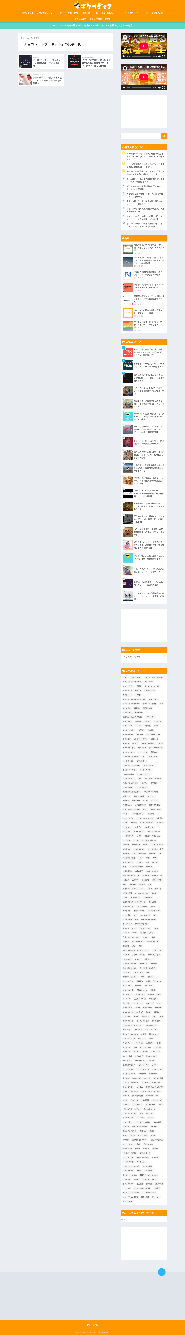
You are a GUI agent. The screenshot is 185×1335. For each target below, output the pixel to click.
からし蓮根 (148, 986)
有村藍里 (160, 818)
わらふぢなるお (139, 849)
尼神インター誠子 (143, 1157)
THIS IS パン (127, 1060)
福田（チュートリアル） (131, 875)
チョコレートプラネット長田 (151, 1091)
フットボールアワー (153, 734)
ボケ (133, 946)
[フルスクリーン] (163, 56)
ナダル (154, 1065)
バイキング (127, 972)
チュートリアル (128, 686)
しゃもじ (126, 1104)
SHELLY (126, 933)
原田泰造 (140, 981)
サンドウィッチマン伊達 (131, 1193)
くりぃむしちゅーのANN (144, 818)
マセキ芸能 (127, 915)
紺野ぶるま (127, 796)
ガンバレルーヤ (128, 862)
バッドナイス (149, 1171)
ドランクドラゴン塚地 (142, 1122)
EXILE (155, 858)
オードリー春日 (128, 761)
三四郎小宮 (154, 739)
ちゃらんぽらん (151, 1025)
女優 (149, 884)
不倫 (124, 867)
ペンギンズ (127, 999)
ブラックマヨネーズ (156, 748)
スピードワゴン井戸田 (130, 1197)
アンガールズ (127, 924)
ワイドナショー (145, 928)
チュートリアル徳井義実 (131, 704)
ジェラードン (149, 827)
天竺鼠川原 (136, 845)
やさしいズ (142, 1038)
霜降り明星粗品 (154, 805)
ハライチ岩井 (127, 787)
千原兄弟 (146, 1179)
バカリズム (157, 1047)
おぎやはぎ (127, 739)
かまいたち (127, 840)
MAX (124, 884)
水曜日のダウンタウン (153, 981)
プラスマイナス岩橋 (151, 792)
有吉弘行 (141, 730)
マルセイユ (153, 999)
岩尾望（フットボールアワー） (133, 889)
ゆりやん (140, 1087)
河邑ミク (126, 1096)
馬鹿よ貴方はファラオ (139, 1126)
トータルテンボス (143, 1021)
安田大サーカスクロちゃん (149, 1175)
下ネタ (149, 889)
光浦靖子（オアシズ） (139, 1140)
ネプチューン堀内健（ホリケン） (134, 699)
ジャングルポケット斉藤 (142, 1188)
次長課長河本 (127, 871)
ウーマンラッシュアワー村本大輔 (145, 840)
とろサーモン (142, 752)
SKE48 (134, 933)
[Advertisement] (144, 111)
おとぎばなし (127, 994)
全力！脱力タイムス (130, 968)
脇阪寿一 (155, 1148)
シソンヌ (126, 1126)
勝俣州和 (126, 801)
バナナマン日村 (128, 1157)
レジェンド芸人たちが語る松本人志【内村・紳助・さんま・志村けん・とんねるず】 (92, 25)
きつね (137, 1008)
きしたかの (145, 1082)
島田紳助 (151, 814)
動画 (153, 937)
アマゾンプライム (141, 924)
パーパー (151, 1118)
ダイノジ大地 (147, 1166)
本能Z (148, 858)
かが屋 (145, 1052)
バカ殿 (151, 1131)
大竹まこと (148, 959)
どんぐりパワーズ (140, 999)
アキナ (125, 823)
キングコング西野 (129, 858)
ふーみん (137, 1179)
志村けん (143, 1131)
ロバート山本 (155, 1052)
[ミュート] (159, 56)
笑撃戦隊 (126, 1140)
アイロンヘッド (151, 1056)
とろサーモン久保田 (130, 770)
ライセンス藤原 (142, 906)
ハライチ (138, 827)
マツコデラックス (129, 1135)
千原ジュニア (80, 19)
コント (125, 1100)
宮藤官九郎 (156, 1082)
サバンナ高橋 (127, 1201)
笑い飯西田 (157, 1122)
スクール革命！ (157, 880)
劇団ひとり (145, 1016)
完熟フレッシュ (142, 990)
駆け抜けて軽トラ (129, 1065)
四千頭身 (126, 853)
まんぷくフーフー (154, 831)
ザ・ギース (139, 1043)
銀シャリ (155, 862)
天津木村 (135, 880)
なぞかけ (138, 959)
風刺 (147, 972)
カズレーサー (147, 1008)
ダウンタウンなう (129, 748)
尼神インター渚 (145, 1153)
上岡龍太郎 (142, 1074)
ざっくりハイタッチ (139, 853)
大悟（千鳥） (153, 699)
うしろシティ (135, 1100)
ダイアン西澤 (127, 893)
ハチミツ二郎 (127, 1148)
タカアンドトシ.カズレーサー (133, 1025)
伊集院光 (134, 823)
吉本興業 (151, 730)
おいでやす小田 (137, 1096)
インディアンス (128, 836)
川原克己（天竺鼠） (130, 964)
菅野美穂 (133, 884)
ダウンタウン (73, 13)
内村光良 (148, 726)
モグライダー (127, 1008)
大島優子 (126, 880)
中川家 (136, 1016)
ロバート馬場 (127, 1056)
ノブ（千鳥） (150, 717)
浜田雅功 (137, 708)
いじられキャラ (145, 915)
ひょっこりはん (128, 1087)
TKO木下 (157, 1188)
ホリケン (135, 743)
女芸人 (160, 1104)
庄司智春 (155, 1157)
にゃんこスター (157, 1069)
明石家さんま (157, 13)
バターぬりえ (127, 1109)
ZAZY (159, 994)
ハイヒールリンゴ (152, 871)
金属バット (127, 1052)
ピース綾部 (156, 1021)
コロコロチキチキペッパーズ (133, 1012)
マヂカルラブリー (157, 845)
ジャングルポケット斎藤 (131, 809)
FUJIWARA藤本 (128, 774)
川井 (153, 1016)
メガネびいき (135, 897)
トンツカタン (127, 986)
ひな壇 (161, 1016)
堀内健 (148, 1012)
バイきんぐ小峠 (148, 765)
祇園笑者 (126, 845)
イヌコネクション (138, 814)
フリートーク (127, 726)
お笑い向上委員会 (157, 1140)
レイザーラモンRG (149, 1193)
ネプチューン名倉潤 (149, 704)
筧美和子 (160, 823)
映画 (140, 946)
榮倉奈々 (149, 867)
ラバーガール (150, 1104)
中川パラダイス (128, 981)
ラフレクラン (139, 994)
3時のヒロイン (154, 1034)
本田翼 (142, 955)
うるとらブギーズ (129, 1074)
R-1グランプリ (128, 818)
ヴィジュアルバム (143, 1069)
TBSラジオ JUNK (154, 911)
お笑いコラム (27, 13)
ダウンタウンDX (137, 941)
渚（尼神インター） (147, 933)
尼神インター (141, 761)
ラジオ (61, 13)
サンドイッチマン (141, 787)
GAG (151, 1038)
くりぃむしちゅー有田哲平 (132, 682)
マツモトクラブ (137, 1003)
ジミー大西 (127, 1188)
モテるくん (143, 964)
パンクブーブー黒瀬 (136, 867)
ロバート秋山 (152, 756)
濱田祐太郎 (136, 801)
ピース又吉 (157, 721)
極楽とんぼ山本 (139, 796)
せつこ (159, 1003)
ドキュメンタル (128, 1184)
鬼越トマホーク (156, 809)
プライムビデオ (157, 950)
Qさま (154, 893)
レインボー (140, 1118)
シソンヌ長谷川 (128, 1171)
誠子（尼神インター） (148, 919)
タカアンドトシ (139, 831)
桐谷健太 (126, 941)
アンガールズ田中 (129, 730)
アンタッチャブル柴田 (130, 919)
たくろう (137, 1052)
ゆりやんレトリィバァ (130, 1091)
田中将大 (142, 884)
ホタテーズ (150, 1003)
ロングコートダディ (147, 823)
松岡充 (139, 1171)
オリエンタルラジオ (142, 893)
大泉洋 (153, 906)
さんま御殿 (145, 880)
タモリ (159, 1043)
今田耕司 (138, 695)
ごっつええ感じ (128, 1069)
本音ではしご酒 (128, 906)
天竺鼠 (145, 845)
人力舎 (153, 1135)
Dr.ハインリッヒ (149, 1109)
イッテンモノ (142, 1135)
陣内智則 (151, 994)
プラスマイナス (128, 1118)
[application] (144, 46)
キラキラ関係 (158, 1078)
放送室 (156, 928)
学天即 (153, 990)
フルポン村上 (127, 1122)
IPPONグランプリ (154, 955)
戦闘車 (137, 1148)
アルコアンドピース (130, 1131)
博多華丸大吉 (127, 805)
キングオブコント (129, 1038)
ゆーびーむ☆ (127, 1144)
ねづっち (158, 889)
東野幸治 (138, 721)
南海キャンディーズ (130, 928)
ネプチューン (127, 827)
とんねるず (139, 1056)
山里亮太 (148, 721)
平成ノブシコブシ (151, 1030)
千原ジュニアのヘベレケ (131, 937)
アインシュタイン (129, 752)
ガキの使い (127, 708)
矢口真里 (126, 955)
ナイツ (134, 955)
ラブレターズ (156, 1100)
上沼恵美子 (150, 1043)
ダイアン (144, 783)
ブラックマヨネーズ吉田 (100, 19)
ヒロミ (139, 836)
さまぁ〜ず (127, 1047)
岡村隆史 (154, 1126)
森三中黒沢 (145, 1197)
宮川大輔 (149, 1184)
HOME (94, 1324)
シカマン (146, 937)
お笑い (145, 809)
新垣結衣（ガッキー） (130, 977)
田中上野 (126, 1003)
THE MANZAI (138, 972)
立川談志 (126, 1078)
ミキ (142, 756)
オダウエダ (151, 1060)
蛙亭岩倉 (158, 1008)
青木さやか (127, 911)
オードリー (151, 796)
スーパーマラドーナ (144, 774)
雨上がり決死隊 (128, 734)
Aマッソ (138, 1109)
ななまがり (127, 1179)
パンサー (126, 814)
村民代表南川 (139, 1060)
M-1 (135, 915)
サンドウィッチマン (140, 739)
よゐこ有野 (127, 1016)
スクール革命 (147, 897)
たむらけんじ (127, 959)
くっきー (138, 726)
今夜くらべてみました (152, 836)
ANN (161, 704)
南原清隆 (138, 986)
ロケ (139, 779)
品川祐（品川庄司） (148, 743)
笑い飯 (145, 801)
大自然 (137, 1144)
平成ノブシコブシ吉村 (130, 783)
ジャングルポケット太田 (131, 1166)
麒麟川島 (126, 743)
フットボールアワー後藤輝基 (133, 712)
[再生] (124, 56)
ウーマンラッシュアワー (148, 968)
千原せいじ (154, 752)
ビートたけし (152, 849)
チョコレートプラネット (153, 779)
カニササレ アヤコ (152, 1096)
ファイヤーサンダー (130, 1113)
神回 (142, 977)
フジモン (140, 862)
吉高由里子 (139, 871)
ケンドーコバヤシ (146, 770)
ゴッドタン (127, 849)
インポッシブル (137, 1104)
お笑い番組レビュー (45, 13)
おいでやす (127, 1030)
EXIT (161, 849)
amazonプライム (152, 941)
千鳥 (96, 13)
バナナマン (150, 1113)
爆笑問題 (146, 1100)
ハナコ (156, 726)
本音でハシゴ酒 (139, 911)
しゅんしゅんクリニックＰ (141, 1078)
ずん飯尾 (140, 1184)
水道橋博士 (153, 1074)
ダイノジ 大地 (148, 1144)
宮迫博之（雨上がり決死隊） (133, 717)
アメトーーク (142, 13)
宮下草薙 (154, 783)
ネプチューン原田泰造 (130, 756)
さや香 (143, 1034)
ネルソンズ (154, 801)
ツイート (125, 1220)
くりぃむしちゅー (109, 13)
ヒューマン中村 (128, 990)
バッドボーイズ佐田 (130, 1153)
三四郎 (139, 686)
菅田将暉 (126, 946)
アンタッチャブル (129, 779)
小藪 (159, 853)
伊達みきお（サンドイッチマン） (134, 902)
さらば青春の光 (140, 805)
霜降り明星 (142, 748)
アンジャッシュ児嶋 (130, 1175)
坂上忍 (160, 743)
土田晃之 (157, 1012)
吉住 (141, 1113)
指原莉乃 (151, 977)
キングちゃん (127, 721)
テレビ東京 (152, 902)
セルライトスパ (143, 1065)
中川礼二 (155, 1179)
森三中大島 (159, 1184)
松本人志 (86, 13)
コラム (125, 897)
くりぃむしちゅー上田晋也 (154, 677)
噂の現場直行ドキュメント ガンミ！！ (136, 950)
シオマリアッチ (128, 1021)
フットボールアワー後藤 (131, 765)
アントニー (156, 1197)
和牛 (155, 915)
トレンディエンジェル (130, 1034)
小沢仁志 (146, 1148)
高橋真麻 (154, 964)
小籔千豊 (152, 853)
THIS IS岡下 (138, 1030)
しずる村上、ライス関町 (154, 1087)
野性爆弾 (140, 734)
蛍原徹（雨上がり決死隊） (132, 792)
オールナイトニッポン (152, 686)
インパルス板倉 (128, 1162)
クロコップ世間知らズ (130, 1082)
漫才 (147, 862)
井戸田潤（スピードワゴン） (152, 875)
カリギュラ (140, 1162)
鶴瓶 (135, 1047)
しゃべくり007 (126, 13)
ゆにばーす (127, 831)
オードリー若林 (145, 1047)
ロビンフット (127, 1043)
